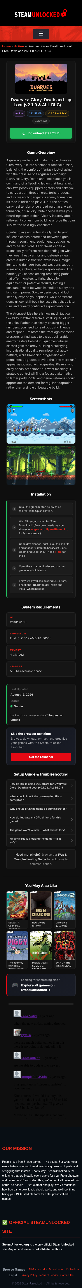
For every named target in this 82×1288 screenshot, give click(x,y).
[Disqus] (41, 1063)
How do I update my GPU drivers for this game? (35, 819)
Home (6, 46)
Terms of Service (49, 1275)
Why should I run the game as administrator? (38, 808)
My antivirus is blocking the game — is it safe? (35, 840)
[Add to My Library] (69, 100)
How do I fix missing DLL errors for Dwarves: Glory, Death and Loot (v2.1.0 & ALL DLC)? (38, 785)
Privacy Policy (29, 1275)
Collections (72, 1269)
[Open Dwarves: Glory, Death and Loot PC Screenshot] (41, 424)
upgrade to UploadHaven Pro (49, 529)
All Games (35, 1269)
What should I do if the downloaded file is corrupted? (36, 798)
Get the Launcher (41, 757)
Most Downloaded (53, 1269)
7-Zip (58, 551)
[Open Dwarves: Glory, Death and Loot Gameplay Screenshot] (41, 465)
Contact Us (66, 1275)
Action (19, 46)
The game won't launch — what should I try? (38, 830)
